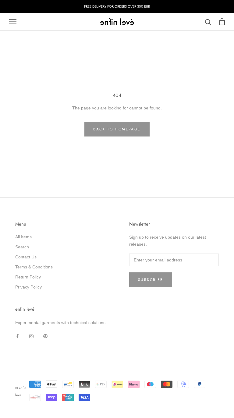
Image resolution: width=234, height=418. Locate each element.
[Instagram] (31, 335)
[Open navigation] (12, 21)
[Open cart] (222, 21)
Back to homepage (116, 129)
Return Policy (28, 277)
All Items (23, 236)
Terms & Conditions (34, 266)
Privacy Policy (28, 287)
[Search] (208, 22)
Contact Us (26, 256)
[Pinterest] (45, 335)
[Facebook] (17, 335)
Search (22, 246)
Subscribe (150, 279)
